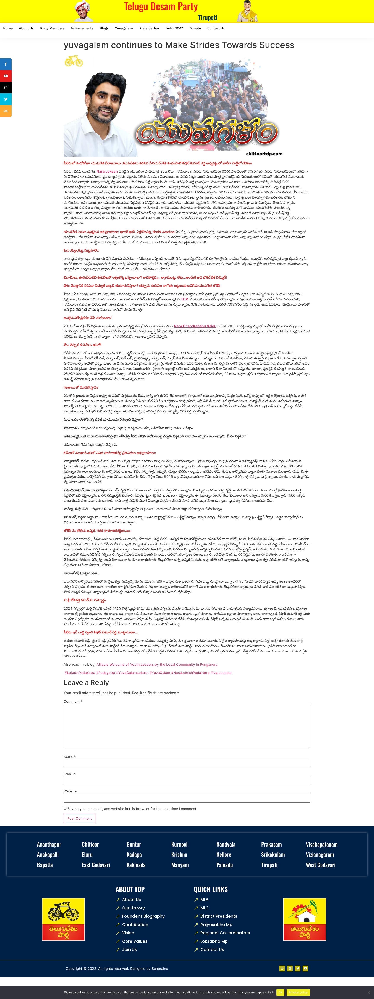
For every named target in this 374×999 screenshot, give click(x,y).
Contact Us (216, 28)
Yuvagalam (124, 28)
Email (69, 774)
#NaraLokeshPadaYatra (190, 672)
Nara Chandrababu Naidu (195, 326)
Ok (280, 992)
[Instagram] (282, 968)
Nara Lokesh (107, 171)
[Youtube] (305, 968)
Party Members (52, 28)
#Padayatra (105, 672)
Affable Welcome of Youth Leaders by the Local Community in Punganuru (157, 664)
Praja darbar (149, 28)
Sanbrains (160, 968)
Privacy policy (298, 992)
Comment (73, 701)
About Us (26, 28)
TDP (184, 299)
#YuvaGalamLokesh (132, 672)
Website (70, 791)
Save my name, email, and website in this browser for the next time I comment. (132, 808)
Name (70, 756)
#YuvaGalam (160, 672)
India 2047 (174, 28)
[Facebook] (290, 968)
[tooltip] (6, 64)
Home (8, 28)
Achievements (82, 28)
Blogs (104, 28)
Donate (195, 28)
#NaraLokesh (221, 672)
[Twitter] (297, 968)
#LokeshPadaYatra (80, 672)
